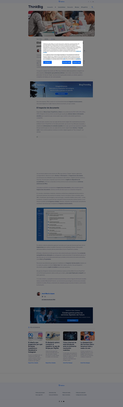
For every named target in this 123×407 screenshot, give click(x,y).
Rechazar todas (66, 62)
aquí (64, 58)
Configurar (47, 62)
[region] (62, 53)
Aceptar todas (76, 62)
